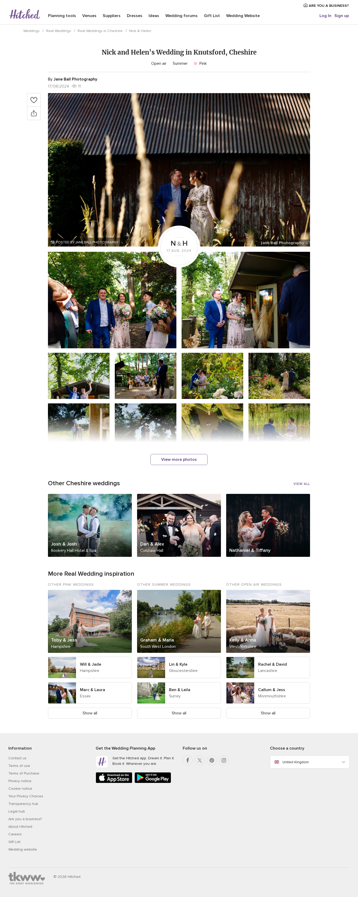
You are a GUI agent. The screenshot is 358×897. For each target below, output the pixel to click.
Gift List (212, 15)
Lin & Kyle (178, 664)
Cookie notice (20, 788)
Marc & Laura (92, 689)
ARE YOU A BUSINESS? (328, 5)
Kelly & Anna (242, 640)
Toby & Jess (64, 640)
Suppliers (112, 15)
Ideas (154, 15)
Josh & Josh (64, 544)
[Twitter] (200, 760)
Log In (325, 15)
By (72, 79)
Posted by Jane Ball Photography (87, 242)
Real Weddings (58, 31)
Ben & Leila (179, 689)
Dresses (134, 15)
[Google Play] (152, 782)
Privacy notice (19, 781)
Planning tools (62, 15)
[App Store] (114, 782)
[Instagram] (224, 760)
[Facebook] (188, 760)
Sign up (341, 15)
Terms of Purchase (23, 773)
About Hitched (20, 826)
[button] (179, 170)
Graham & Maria (157, 640)
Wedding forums (181, 15)
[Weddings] (24, 14)
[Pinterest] (212, 760)
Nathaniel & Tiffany (249, 550)
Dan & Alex (152, 544)
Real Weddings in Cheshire (100, 31)
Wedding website (22, 849)
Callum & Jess (271, 689)
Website (243, 15)
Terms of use (19, 765)
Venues (89, 15)
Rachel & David (272, 664)
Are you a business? (25, 819)
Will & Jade (90, 664)
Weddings (31, 31)
